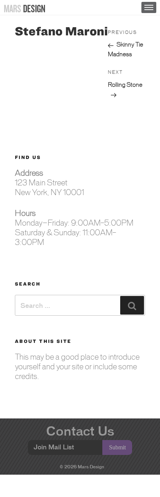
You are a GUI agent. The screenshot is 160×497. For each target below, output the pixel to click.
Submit (117, 447)
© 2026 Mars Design (82, 466)
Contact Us (80, 431)
